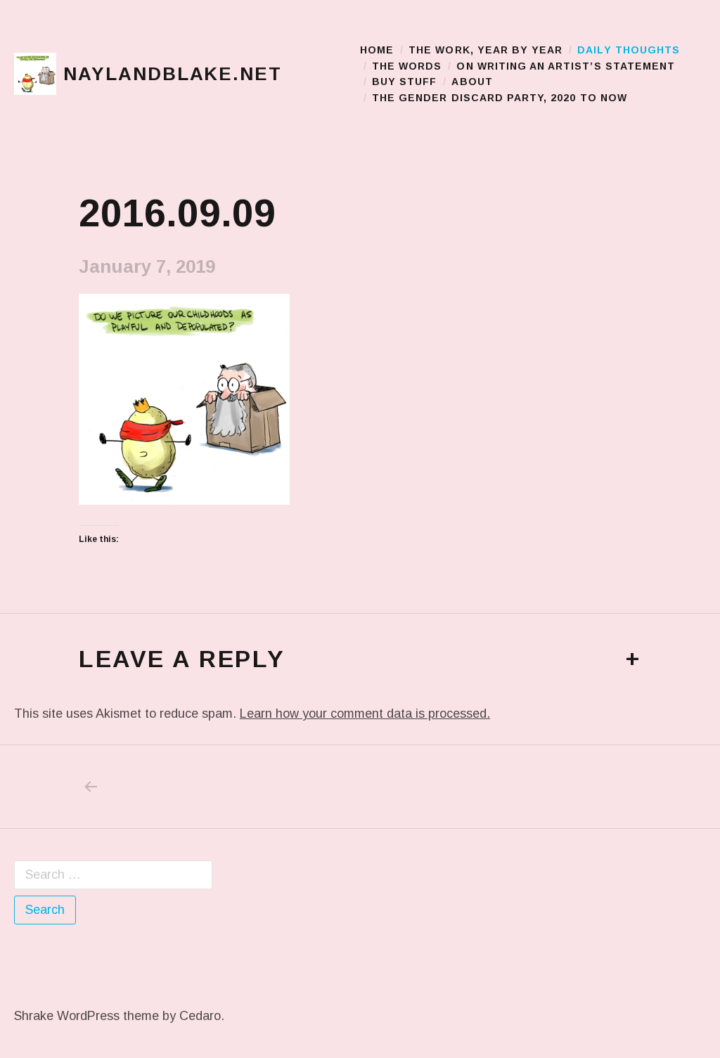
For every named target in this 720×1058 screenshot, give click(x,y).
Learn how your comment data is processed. (365, 714)
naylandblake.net (172, 73)
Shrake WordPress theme (86, 1016)
